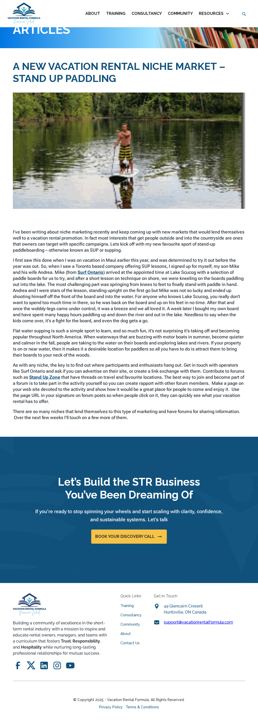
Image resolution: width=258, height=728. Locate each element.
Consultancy (131, 615)
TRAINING (115, 13)
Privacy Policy (111, 707)
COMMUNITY (180, 13)
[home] (24, 14)
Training (127, 606)
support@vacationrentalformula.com (198, 622)
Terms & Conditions (142, 707)
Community (130, 624)
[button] (215, 14)
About (92, 13)
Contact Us (130, 643)
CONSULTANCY (147, 13)
